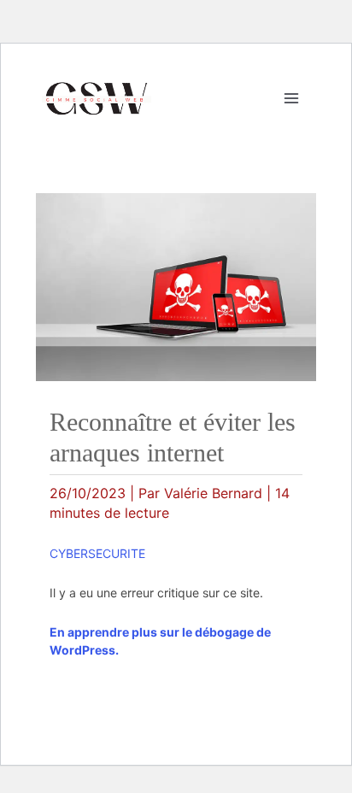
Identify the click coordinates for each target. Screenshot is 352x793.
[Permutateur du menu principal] (291, 98)
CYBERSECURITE (97, 553)
